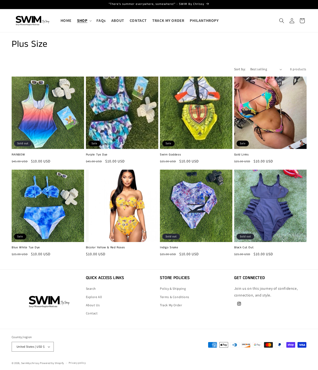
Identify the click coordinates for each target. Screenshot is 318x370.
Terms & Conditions (174, 297)
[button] (84, 20)
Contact (92, 313)
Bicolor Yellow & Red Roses (105, 248)
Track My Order (171, 305)
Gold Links (241, 155)
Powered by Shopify (52, 363)
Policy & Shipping (173, 289)
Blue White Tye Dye (26, 248)
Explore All (94, 297)
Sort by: (239, 69)
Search (91, 289)
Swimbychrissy (30, 363)
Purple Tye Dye (97, 155)
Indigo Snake (169, 248)
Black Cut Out (244, 248)
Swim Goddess (170, 155)
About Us (93, 305)
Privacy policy (77, 362)
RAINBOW (18, 155)
